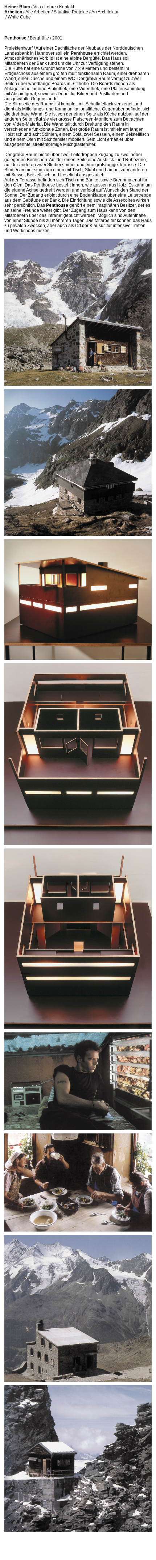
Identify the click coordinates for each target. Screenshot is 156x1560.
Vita (37, 6)
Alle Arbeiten (37, 11)
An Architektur (105, 11)
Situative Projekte (71, 11)
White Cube (19, 17)
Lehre (50, 6)
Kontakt (66, 6)
